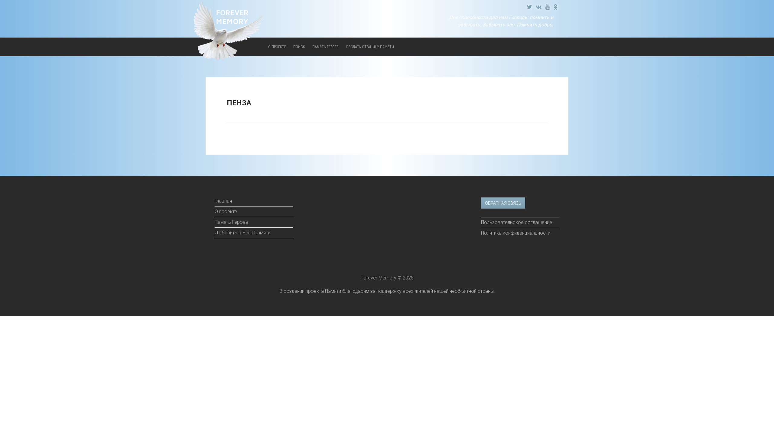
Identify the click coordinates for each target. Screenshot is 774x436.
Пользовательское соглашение (516, 222)
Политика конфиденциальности (515, 233)
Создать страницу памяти (370, 47)
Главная (223, 201)
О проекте (277, 47)
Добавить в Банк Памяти (242, 233)
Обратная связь (503, 203)
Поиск (299, 47)
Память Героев (325, 47)
